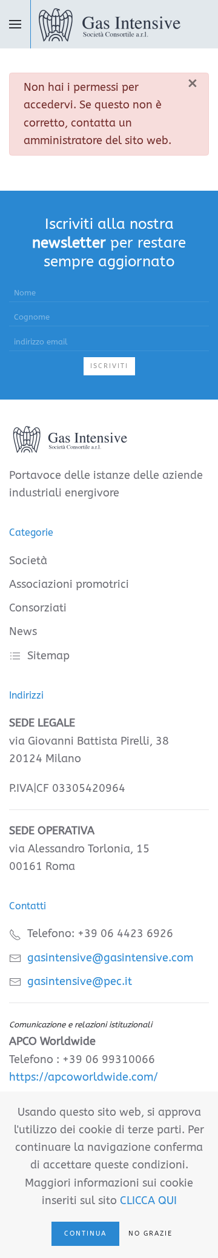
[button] (15, 24)
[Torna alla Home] (109, 24)
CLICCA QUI (148, 1200)
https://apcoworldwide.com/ (83, 1077)
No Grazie (150, 1233)
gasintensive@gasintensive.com (110, 957)
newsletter (69, 242)
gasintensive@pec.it (79, 981)
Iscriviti (109, 366)
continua (85, 1233)
